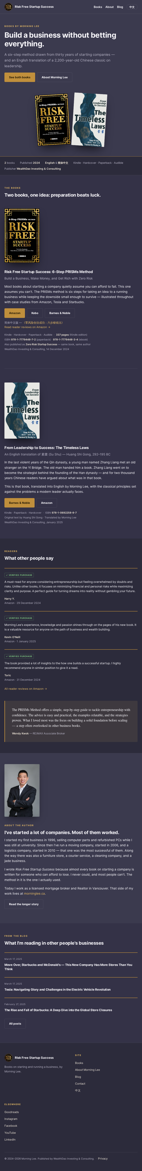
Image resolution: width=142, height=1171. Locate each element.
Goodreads (11, 1112)
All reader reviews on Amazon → (25, 688)
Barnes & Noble (59, 313)
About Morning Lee (55, 77)
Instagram (10, 1119)
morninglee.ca (34, 893)
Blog (120, 7)
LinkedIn (10, 1139)
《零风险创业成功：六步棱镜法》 (43, 322)
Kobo (34, 313)
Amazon (14, 313)
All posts (15, 1023)
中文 (132, 6)
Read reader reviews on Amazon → (27, 327)
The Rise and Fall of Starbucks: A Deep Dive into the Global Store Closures (58, 1010)
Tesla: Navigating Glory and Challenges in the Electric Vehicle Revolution (57, 989)
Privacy (103, 1158)
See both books (20, 77)
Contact (80, 1083)
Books (98, 7)
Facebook (10, 1125)
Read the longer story (24, 904)
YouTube (10, 1132)
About (109, 7)
